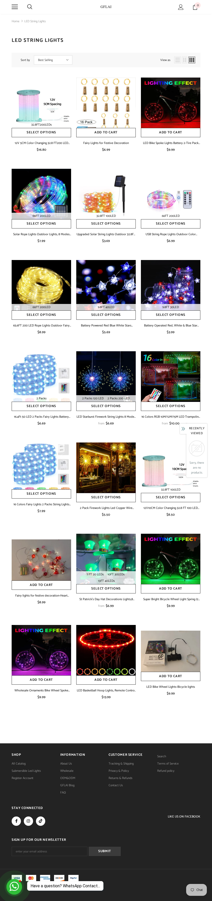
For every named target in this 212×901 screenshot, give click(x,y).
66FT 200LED (41, 215)
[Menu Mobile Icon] (15, 7)
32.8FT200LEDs (41, 124)
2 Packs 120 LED (93, 398)
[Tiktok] (40, 821)
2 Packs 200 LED (119, 398)
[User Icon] (181, 7)
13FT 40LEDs (106, 580)
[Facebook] (16, 821)
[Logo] (106, 6)
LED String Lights (35, 21)
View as (165, 60)
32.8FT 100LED (106, 215)
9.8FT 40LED (106, 307)
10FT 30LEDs (116, 574)
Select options (41, 132)
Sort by (25, 60)
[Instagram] (28, 821)
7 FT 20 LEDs (95, 574)
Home (15, 21)
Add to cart (106, 132)
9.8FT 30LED (170, 307)
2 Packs (41, 398)
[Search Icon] (29, 7)
